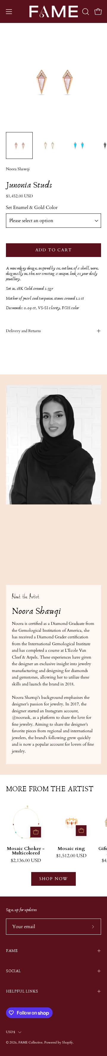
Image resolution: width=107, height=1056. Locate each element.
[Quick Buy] (35, 832)
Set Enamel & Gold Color (32, 207)
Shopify (67, 1042)
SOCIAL (13, 971)
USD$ (10, 1032)
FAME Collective (30, 1042)
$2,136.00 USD (26, 860)
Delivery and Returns (23, 331)
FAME (12, 950)
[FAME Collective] (53, 11)
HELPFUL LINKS (22, 991)
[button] (85, 11)
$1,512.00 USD (71, 856)
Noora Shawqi (18, 169)
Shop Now (53, 879)
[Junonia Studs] (19, 145)
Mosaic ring (71, 848)
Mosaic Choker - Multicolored (26, 851)
